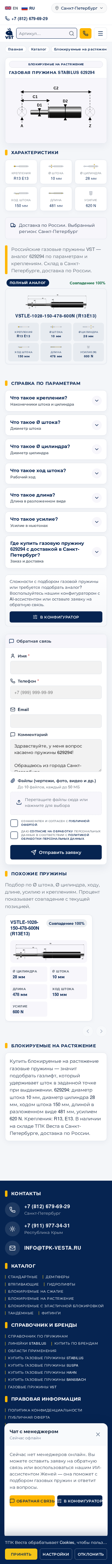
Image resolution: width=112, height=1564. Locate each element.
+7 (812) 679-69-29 (30, 18)
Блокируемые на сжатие (35, 1291)
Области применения (32, 1350)
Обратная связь (35, 1501)
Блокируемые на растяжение (41, 1298)
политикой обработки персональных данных (55, 837)
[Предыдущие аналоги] (87, 1031)
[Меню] (100, 33)
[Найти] (71, 33)
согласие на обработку (51, 831)
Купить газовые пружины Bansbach (47, 1379)
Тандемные (21, 1313)
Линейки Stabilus (27, 1343)
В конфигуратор (59, 617)
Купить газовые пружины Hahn (42, 1372)
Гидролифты (61, 1284)
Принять (21, 1554)
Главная (15, 49)
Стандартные (23, 1276)
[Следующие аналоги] (101, 1031)
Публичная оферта (29, 1417)
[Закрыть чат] (98, 1434)
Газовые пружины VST (32, 1387)
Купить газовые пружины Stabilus (46, 1357)
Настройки (56, 1554)
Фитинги (51, 1313)
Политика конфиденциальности (45, 1410)
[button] (21, 172)
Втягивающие (23, 1284)
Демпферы (57, 1276)
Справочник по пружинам (38, 1336)
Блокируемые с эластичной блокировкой (56, 1305)
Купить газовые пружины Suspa (43, 1365)
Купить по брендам (76, 1343)
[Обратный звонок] (85, 33)
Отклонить (91, 1554)
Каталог (39, 49)
